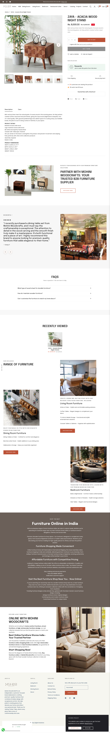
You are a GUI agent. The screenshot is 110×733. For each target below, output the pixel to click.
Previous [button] (8, 45)
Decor (32, 692)
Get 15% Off (1, 367)
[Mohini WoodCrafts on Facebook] (66, 698)
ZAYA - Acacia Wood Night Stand (55, 349)
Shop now (64, 2)
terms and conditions (85, 44)
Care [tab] (19, 109)
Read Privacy (88, 723)
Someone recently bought (19, 724)
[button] (90, 6)
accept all (75, 728)
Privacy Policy (52, 692)
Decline (88, 728)
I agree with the (81, 44)
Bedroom (33, 686)
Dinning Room (35, 689)
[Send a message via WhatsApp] (3, 729)
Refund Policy (52, 689)
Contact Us (51, 686)
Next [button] (58, 45)
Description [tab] (9, 109)
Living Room (34, 683)
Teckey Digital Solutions (37, 723)
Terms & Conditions (54, 695)
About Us (50, 683)
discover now (68, 190)
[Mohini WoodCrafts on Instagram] (70, 698)
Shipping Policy (52, 698)
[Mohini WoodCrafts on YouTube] (74, 698)
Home (7, 12)
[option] (33, 44)
